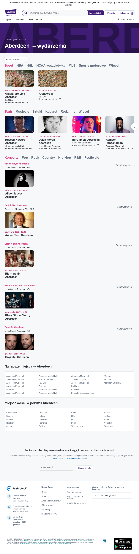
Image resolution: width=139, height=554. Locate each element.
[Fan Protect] (17, 489)
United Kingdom (11, 39)
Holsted (42, 416)
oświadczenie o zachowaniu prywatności (69, 458)
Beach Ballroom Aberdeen (82, 393)
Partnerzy (45, 509)
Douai (73, 422)
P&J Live (10, 389)
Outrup (9, 426)
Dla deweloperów (49, 514)
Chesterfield (11, 412)
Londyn (9, 419)
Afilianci (44, 496)
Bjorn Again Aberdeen (16, 243)
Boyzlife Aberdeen (14, 327)
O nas (44, 492)
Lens (73, 419)
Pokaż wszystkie (124, 165)
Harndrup (43, 422)
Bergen (9, 416)
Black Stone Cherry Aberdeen (20, 285)
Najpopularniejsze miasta (75, 497)
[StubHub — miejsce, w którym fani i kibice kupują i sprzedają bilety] (10, 13)
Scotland (22, 39)
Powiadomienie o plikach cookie (81, 540)
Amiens (107, 412)
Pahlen (42, 426)
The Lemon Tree (46, 379)
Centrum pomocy (74, 492)
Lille (73, 416)
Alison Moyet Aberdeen (17, 163)
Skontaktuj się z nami (76, 503)
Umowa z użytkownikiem (32, 540)
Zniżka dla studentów (51, 501)
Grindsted (43, 412)
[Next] (134, 126)
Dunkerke (43, 419)
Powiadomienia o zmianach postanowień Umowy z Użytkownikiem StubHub (45, 543)
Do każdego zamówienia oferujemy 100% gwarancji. (78, 2)
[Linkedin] (104, 544)
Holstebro (10, 422)
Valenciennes (77, 426)
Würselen (108, 422)
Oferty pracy (47, 505)
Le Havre (108, 416)
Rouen (106, 419)
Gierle (73, 412)
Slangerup (108, 426)
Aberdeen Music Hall (15, 376)
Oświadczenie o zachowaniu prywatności (56, 540)
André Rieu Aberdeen (16, 205)
